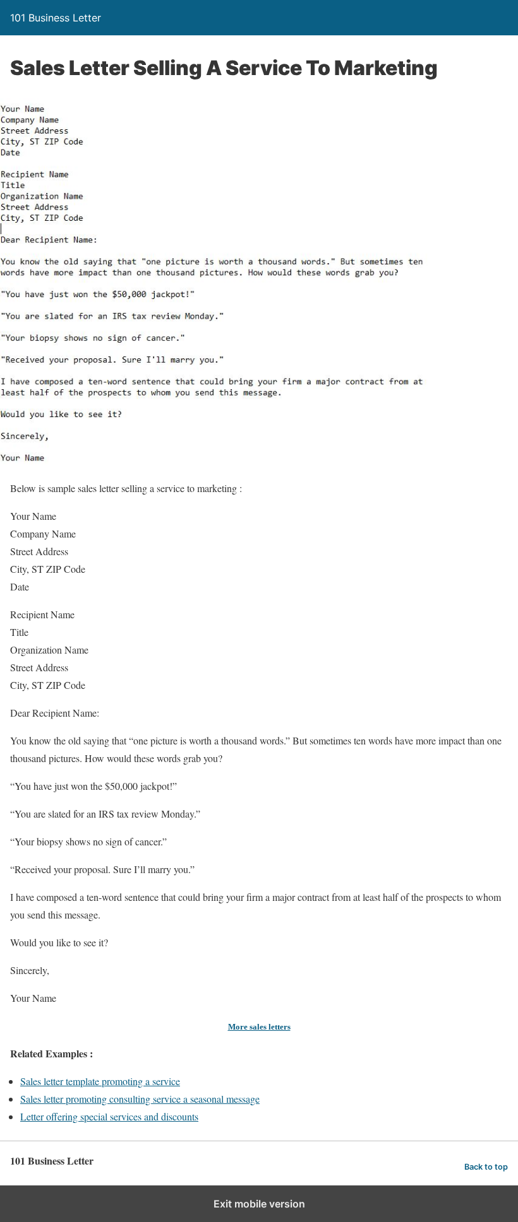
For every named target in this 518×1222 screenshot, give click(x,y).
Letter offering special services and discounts (109, 1116)
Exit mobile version (259, 1203)
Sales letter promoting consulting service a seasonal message (140, 1098)
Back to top (486, 1167)
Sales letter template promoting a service (100, 1081)
